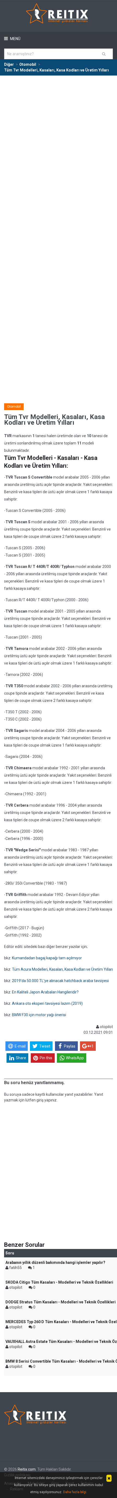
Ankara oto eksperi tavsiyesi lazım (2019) (47, 1003)
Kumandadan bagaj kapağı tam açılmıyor (47, 958)
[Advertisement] (58, 137)
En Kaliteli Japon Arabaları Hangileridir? (45, 992)
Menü (14, 39)
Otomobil (14, 406)
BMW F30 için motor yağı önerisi (39, 1015)
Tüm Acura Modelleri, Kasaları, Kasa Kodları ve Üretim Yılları (62, 969)
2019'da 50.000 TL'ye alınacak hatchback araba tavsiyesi (60, 981)
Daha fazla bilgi (74, 1492)
